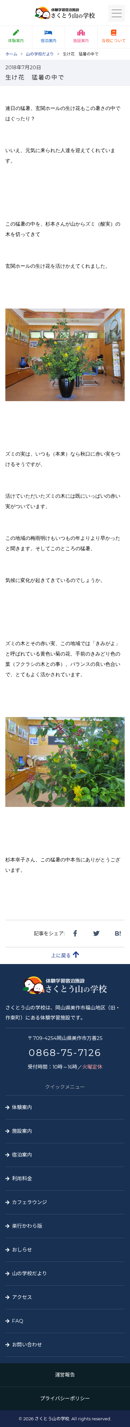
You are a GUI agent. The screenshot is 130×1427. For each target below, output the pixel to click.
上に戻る (61, 955)
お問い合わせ (27, 1344)
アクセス (22, 1297)
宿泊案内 (49, 40)
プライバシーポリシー (65, 1398)
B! (118, 933)
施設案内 (81, 40)
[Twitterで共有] (96, 933)
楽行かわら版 (27, 1226)
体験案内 (16, 40)
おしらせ (22, 1249)
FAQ (17, 1321)
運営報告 (65, 1375)
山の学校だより (29, 1273)
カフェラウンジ (29, 1202)
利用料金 (22, 1178)
